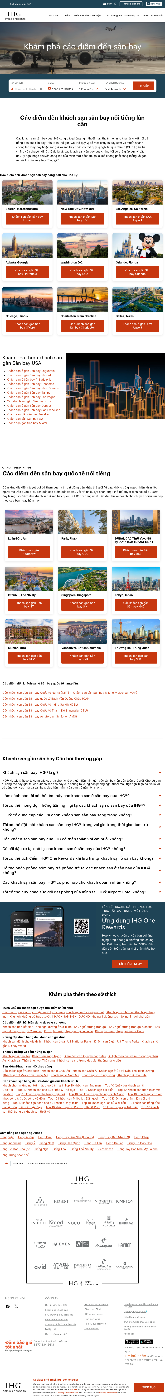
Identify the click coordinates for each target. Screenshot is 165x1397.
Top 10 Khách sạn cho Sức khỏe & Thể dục (46, 1089)
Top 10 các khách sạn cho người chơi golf (96, 1094)
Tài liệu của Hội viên (95, 1323)
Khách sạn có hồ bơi (120, 1012)
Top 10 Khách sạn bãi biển (95, 1089)
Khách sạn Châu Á (84, 1070)
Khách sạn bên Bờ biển (17, 1027)
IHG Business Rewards (96, 1304)
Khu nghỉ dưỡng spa (104, 1016)
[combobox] (28, 89)
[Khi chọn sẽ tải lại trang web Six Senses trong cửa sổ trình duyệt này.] (40, 1200)
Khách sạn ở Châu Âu (55, 1070)
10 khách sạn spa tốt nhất (120, 1107)
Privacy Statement (108, 1392)
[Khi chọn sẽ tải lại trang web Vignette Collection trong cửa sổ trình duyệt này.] (103, 1200)
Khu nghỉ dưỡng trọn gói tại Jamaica (68, 1031)
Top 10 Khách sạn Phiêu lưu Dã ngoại (73, 1098)
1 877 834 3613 (44, 1344)
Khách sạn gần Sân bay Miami (27, 423)
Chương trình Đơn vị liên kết (60, 1324)
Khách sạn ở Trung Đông (98, 1075)
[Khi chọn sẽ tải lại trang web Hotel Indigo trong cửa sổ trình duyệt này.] (38, 1222)
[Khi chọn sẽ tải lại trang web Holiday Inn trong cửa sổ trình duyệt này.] (103, 1244)
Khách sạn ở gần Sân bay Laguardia (31, 371)
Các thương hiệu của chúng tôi (122, 15)
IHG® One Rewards (153, 15)
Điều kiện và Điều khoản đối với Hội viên (141, 1305)
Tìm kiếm (143, 85)
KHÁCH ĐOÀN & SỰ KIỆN (87, 15)
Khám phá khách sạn (56, 1309)
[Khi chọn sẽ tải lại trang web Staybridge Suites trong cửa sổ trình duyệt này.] (82, 1266)
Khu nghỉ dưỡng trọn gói (90, 1027)
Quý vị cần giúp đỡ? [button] (20, 4)
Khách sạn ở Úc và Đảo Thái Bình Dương (126, 1070)
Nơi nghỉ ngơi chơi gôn (135, 1016)
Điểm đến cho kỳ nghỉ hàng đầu (85, 1056)
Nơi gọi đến (17, 83)
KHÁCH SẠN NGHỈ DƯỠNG (71, 1016)
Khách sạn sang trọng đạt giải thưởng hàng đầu (89, 1060)
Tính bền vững (92, 1318)
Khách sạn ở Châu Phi (131, 1075)
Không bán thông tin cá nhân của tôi (140, 1327)
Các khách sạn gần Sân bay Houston (31, 401)
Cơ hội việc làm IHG (56, 1304)
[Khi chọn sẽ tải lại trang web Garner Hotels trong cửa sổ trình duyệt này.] (125, 1244)
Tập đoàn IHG (91, 1328)
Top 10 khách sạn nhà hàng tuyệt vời (40, 1094)
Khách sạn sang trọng (46, 1056)
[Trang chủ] (6, 1164)
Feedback (129, 1333)
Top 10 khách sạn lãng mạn (83, 1085)
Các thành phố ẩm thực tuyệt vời (24, 1012)
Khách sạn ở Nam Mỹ (65, 1075)
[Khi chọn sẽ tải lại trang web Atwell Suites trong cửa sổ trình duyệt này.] (61, 1266)
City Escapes (56, 1012)
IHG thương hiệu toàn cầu (59, 1314)
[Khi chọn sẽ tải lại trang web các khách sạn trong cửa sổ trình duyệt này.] (61, 1200)
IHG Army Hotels (93, 1314)
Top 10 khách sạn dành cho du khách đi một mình (45, 1103)
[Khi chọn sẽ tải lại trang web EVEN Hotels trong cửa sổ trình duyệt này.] (61, 1244)
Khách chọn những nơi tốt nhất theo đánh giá (32, 1085)
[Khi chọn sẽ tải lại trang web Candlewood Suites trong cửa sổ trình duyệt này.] (125, 1266)
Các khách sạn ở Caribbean (20, 1070)
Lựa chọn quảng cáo (135, 1311)
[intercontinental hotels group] (14, 15)
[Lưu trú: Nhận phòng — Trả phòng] (60, 88)
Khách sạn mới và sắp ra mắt (85, 1012)
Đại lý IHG (50, 1329)
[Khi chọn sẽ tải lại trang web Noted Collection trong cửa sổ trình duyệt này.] (56, 1222)
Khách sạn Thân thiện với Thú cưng (31, 1060)
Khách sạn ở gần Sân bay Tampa (28, 392)
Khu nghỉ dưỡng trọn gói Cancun (130, 1027)
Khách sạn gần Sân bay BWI (25, 418)
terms (74, 1389)
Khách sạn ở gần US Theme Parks (116, 1041)
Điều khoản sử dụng (135, 1316)
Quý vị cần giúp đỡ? (56, 1333)
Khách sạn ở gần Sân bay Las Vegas (31, 397)
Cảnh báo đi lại (92, 1309)
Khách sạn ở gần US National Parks (68, 1041)
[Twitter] (16, 1306)
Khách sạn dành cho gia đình (21, 1041)
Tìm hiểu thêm (135, 1355)
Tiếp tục (148, 1387)
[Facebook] (8, 1306)
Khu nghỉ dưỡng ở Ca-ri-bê (54, 1027)
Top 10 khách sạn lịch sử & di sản (104, 1103)
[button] (154, 4)
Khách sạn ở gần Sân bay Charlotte (30, 384)
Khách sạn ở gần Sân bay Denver (29, 405)
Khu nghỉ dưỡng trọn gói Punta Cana (119, 1031)
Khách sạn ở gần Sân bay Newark (29, 375)
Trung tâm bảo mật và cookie (139, 1321)
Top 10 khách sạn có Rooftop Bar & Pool (73, 1107)
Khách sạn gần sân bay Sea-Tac (28, 414)
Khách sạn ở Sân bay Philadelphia (29, 379)
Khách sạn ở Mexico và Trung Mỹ (25, 1075)
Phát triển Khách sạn (56, 1319)
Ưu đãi (66, 15)
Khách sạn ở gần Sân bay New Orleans (33, 388)
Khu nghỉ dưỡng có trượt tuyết (30, 1016)
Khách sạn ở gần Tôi (16, 1056)
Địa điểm (53, 15)
